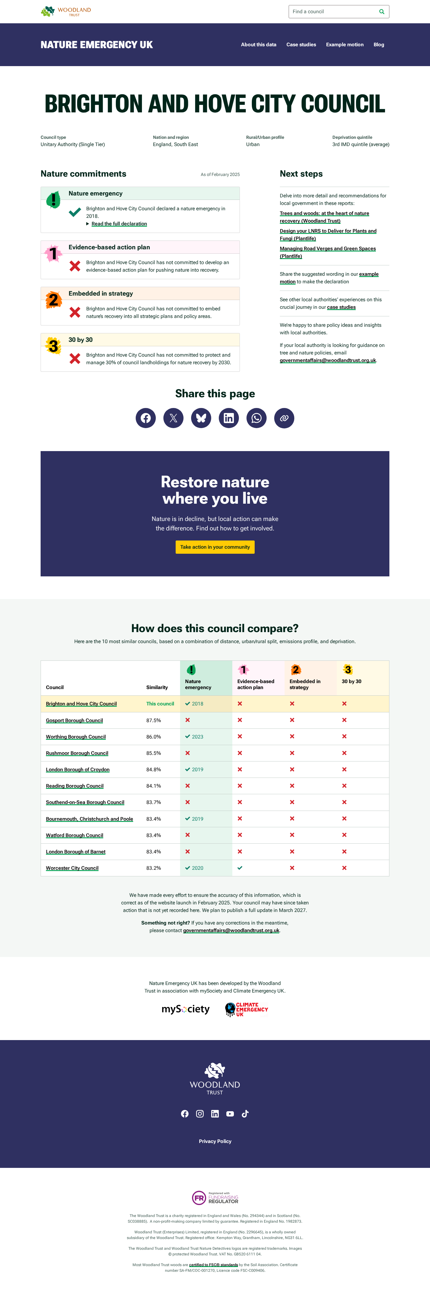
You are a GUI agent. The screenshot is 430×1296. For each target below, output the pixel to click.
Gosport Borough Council (74, 720)
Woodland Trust (66, 11)
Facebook (146, 418)
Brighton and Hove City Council (81, 704)
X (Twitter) (173, 418)
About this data (258, 45)
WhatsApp (256, 418)
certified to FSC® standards (213, 1265)
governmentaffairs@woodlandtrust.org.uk (328, 360)
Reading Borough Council (75, 786)
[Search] (381, 11)
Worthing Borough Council (76, 737)
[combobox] (339, 11)
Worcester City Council (72, 868)
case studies (341, 307)
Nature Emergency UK (97, 45)
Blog (379, 45)
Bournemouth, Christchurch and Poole (89, 819)
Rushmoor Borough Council (77, 753)
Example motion (345, 45)
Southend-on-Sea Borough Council (85, 802)
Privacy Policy (215, 1141)
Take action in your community (215, 547)
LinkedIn (229, 418)
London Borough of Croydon (78, 770)
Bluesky (201, 418)
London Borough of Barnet (75, 852)
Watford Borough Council (74, 835)
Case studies (301, 45)
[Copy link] (284, 418)
